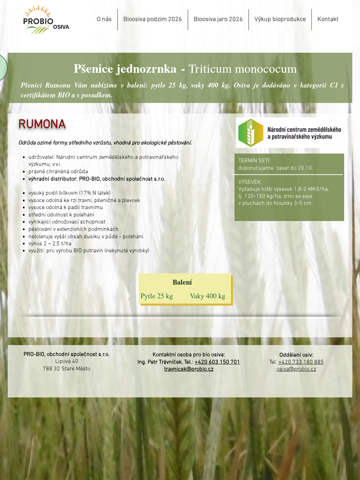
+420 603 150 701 (217, 362)
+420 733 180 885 (301, 362)
